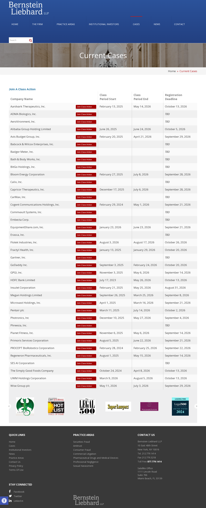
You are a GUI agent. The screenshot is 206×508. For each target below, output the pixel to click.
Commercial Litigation (84, 453)
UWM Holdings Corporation (28, 378)
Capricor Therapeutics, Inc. (27, 189)
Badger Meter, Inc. (22, 152)
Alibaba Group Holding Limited (30, 129)
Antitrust (77, 445)
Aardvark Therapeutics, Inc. (27, 106)
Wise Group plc (20, 386)
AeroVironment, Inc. (22, 121)
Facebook (19, 491)
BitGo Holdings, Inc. (22, 167)
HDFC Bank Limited (22, 280)
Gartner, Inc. (18, 257)
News (12, 453)
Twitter (18, 496)
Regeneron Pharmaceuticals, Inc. (31, 355)
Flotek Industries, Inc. (23, 242)
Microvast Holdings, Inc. (25, 303)
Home (172, 71)
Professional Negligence (85, 461)
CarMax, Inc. (18, 197)
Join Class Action (84, 107)
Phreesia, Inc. (18, 325)
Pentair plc (17, 310)
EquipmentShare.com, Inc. (27, 227)
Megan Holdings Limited (26, 295)
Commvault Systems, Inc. (26, 212)
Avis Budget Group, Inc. (25, 136)
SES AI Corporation (22, 363)
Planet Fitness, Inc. (22, 333)
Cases (12, 445)
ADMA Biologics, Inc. (23, 114)
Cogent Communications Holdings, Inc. (35, 204)
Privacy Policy (16, 465)
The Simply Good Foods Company (32, 370)
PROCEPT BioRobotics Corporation (32, 348)
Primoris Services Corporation (29, 340)
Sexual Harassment (83, 465)
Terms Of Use (16, 469)
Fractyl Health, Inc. (22, 250)
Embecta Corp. (19, 219)
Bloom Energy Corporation (27, 174)
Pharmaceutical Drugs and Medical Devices (95, 457)
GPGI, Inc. (16, 272)
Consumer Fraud (82, 449)
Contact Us (14, 461)
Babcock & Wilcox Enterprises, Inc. (32, 144)
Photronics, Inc (19, 318)
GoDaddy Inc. (19, 265)
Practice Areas (16, 457)
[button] (4, 500)
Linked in (18, 500)
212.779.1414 (149, 453)
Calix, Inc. (16, 182)
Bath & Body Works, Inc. (25, 159)
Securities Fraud (81, 441)
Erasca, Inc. (17, 235)
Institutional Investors (20, 449)
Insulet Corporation (22, 287)
